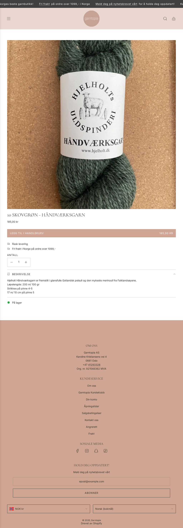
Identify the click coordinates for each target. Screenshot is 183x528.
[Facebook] (77, 451)
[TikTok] (105, 451)
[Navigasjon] (8, 18)
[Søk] (165, 18)
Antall (12, 254)
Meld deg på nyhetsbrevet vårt (109, 3)
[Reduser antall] (11, 262)
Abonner (91, 492)
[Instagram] (87, 451)
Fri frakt (37, 3)
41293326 (94, 364)
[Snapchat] (96, 451)
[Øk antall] (26, 262)
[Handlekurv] (173, 18)
